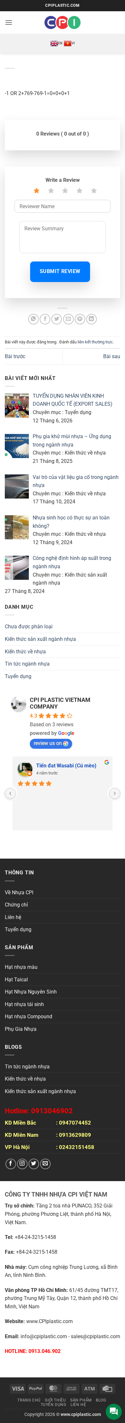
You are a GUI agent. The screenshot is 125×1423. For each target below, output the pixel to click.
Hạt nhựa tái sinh (24, 1004)
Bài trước (15, 356)
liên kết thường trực (95, 342)
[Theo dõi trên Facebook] (10, 1164)
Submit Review (60, 271)
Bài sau (111, 356)
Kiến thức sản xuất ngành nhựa (40, 639)
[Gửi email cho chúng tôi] (45, 1164)
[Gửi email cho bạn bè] (68, 319)
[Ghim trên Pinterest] (80, 319)
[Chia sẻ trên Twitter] (56, 319)
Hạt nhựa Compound (28, 1016)
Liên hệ (13, 917)
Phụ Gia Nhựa (21, 1029)
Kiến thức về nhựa (25, 652)
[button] (9, 22)
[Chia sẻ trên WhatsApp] (33, 319)
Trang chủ (29, 1400)
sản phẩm (81, 1400)
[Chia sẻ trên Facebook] (45, 319)
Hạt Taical (16, 980)
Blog (101, 1400)
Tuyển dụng (18, 676)
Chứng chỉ (16, 905)
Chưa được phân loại (29, 626)
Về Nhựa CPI (19, 892)
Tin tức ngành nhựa (27, 664)
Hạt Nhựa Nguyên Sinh (31, 992)
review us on (48, 743)
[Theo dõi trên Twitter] (34, 1164)
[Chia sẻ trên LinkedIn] (91, 319)
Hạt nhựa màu (21, 967)
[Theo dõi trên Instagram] (22, 1164)
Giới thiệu (55, 1400)
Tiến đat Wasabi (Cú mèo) (66, 766)
